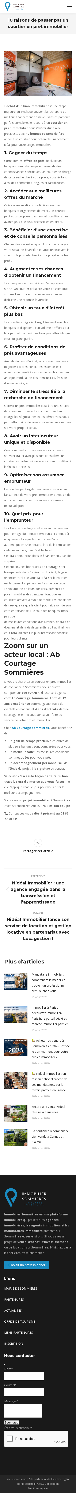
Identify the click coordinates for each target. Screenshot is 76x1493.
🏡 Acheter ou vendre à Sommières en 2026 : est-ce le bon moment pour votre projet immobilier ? (51, 1048)
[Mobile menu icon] (69, 6)
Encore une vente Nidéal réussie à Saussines (48, 1109)
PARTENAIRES (14, 1299)
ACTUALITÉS (13, 1310)
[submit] (4, 1364)
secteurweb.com (16, 1479)
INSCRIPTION (13, 1343)
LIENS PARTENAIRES (18, 1332)
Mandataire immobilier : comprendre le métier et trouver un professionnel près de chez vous (48, 982)
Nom (8, 1369)
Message (11, 1401)
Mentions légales (38, 1488)
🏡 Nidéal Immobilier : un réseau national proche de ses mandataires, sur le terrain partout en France (49, 1082)
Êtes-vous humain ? (18, 1428)
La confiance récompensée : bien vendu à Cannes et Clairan (51, 1136)
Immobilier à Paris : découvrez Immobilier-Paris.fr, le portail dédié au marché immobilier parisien (50, 1015)
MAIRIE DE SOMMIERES (20, 1288)
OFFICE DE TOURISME (19, 1321)
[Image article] (15, 981)
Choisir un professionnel (26, 1265)
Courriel (10, 1385)
